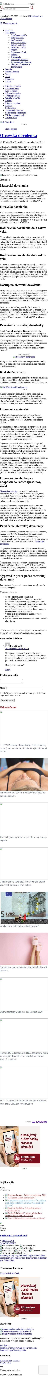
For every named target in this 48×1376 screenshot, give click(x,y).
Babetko (8, 69)
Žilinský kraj (9, 1260)
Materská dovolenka (8, 491)
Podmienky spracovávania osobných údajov (18, 1348)
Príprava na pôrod (18, 52)
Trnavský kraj (31, 1258)
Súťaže (8, 81)
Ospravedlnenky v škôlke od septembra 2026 (26, 1195)
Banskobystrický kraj (9, 1255)
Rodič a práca (11, 129)
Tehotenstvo (10, 33)
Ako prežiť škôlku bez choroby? (21, 1198)
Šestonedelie (16, 57)
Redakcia (4, 1361)
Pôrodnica (9, 79)
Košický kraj (20, 1258)
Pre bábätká (27, 1334)
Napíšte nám (5, 1363)
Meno (3, 688)
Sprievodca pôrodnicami (21, 62)
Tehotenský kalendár (19, 59)
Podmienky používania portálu (13, 1350)
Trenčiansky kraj (7, 1258)
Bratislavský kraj (38, 1255)
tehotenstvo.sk (11, 23)
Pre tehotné (26, 1331)
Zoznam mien (16, 67)
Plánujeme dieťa (17, 37)
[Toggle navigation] (1, 23)
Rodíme (14, 55)
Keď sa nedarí (17, 40)
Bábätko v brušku (18, 47)
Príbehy (14, 50)
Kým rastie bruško (18, 42)
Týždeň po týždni (18, 45)
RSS (10, 1361)
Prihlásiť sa (4, 1345)
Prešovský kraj (24, 1255)
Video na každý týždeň (9, 1273)
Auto (7, 76)
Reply (7, 669)
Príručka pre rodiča (19, 35)
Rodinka (9, 30)
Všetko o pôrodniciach (20, 64)
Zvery (7, 74)
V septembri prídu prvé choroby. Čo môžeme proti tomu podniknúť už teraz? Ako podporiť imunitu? (25, 1202)
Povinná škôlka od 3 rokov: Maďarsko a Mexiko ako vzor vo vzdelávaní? (23, 1214)
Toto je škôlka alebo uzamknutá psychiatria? (26, 1218)
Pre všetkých (28, 1329)
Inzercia (16, 1361)
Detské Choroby (12, 72)
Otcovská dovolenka (18, 135)
